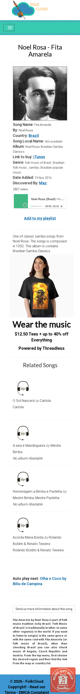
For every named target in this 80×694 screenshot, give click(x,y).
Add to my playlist (40, 218)
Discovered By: (25, 183)
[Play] (25, 205)
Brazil (34, 135)
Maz (43, 183)
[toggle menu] (9, 27)
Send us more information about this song (44, 609)
